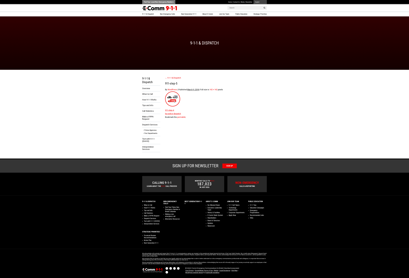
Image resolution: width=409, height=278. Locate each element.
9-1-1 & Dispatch (148, 14)
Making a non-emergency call (170, 215)
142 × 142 (213, 89)
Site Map (234, 270)
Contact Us (236, 2)
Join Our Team (224, 14)
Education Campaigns (257, 208)
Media (243, 2)
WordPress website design (194, 272)
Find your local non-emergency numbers (159, 2)
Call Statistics (148, 111)
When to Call (147, 94)
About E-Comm (207, 14)
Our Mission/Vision (213, 205)
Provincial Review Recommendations (150, 236)
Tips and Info (147, 105)
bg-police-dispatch (173, 114)
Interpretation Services (148, 148)
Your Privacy (189, 270)
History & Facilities (213, 213)
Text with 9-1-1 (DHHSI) (148, 140)
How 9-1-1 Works (149, 100)
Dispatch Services (150, 125)
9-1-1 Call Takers (234, 205)
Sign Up (229, 166)
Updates (210, 223)
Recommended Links (257, 215)
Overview (146, 88)
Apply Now (232, 215)
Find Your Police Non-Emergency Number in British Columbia (172, 209)
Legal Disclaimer (224, 270)
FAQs (251, 218)
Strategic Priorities (260, 14)
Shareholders (211, 218)
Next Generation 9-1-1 (188, 14)
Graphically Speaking (212, 272)
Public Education (241, 14)
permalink (181, 117)
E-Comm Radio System (215, 215)
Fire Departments (150, 133)
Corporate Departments (237, 213)
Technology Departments (233, 209)
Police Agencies (150, 130)
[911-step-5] (216, 98)
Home (230, 2)
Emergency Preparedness (254, 211)
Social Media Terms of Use (204, 270)
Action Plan (147, 240)
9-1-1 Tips (253, 205)
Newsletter (249, 2)
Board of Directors (213, 221)
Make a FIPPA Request (147, 118)
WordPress (172, 89)
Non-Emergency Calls (167, 14)
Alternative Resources (172, 219)
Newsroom (211, 226)
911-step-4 (169, 110)
